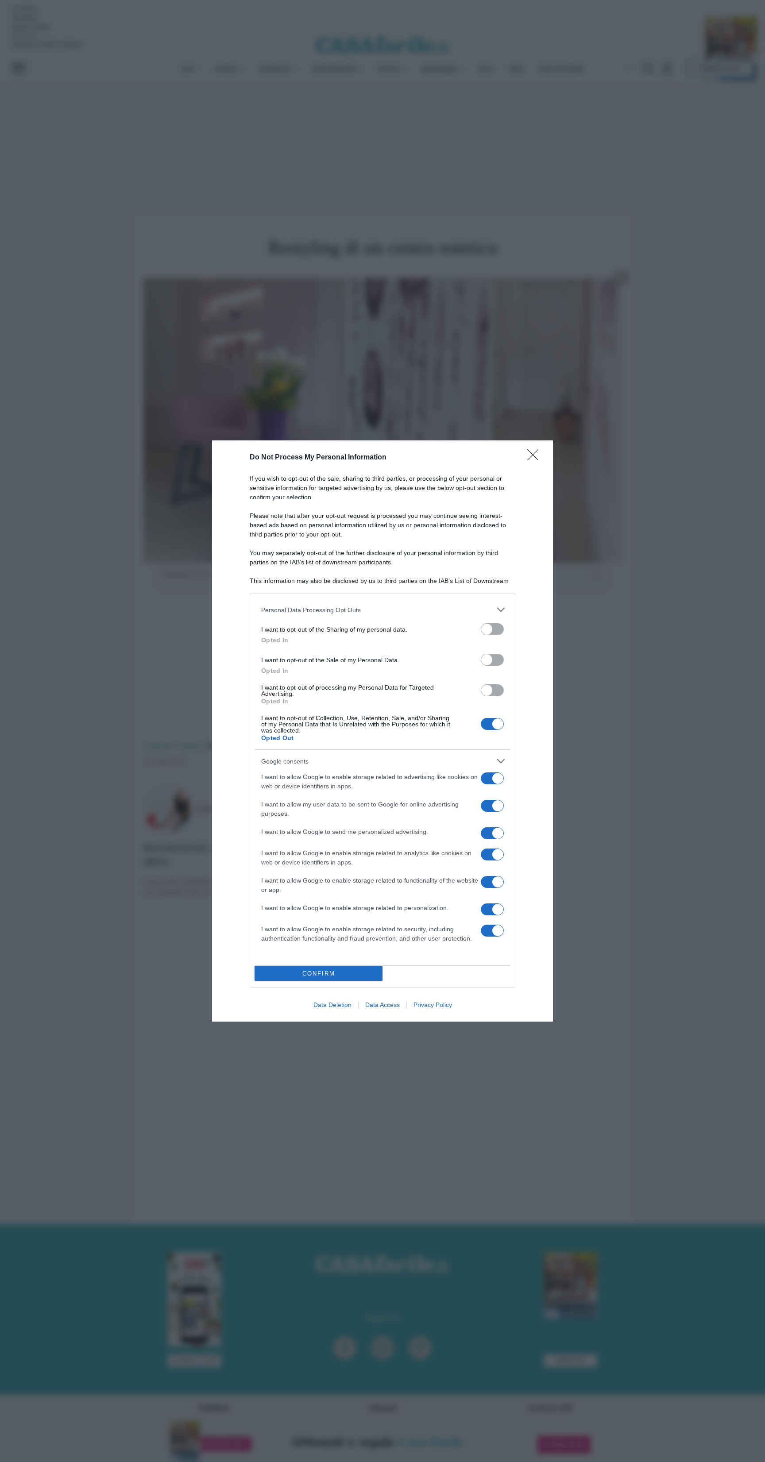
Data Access (382, 1004)
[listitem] (382, 609)
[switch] (492, 629)
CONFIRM (318, 973)
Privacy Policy (432, 1004)
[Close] (535, 457)
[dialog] (382, 731)
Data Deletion (332, 1004)
